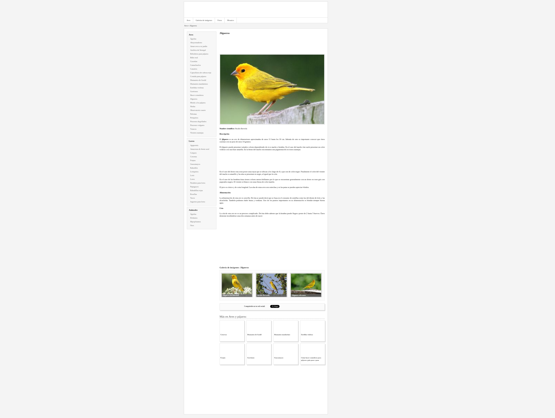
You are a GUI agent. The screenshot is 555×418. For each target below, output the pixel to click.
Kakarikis (194, 168)
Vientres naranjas (197, 133)
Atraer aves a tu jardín (198, 46)
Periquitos (194, 118)
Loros (191, 141)
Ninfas (192, 106)
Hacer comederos (197, 95)
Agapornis (194, 145)
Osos (192, 225)
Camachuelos (195, 65)
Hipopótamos (195, 222)
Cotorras (193, 157)
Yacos (192, 198)
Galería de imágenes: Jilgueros (234, 267)
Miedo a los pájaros (198, 103)
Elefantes (193, 218)
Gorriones (194, 91)
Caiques (193, 153)
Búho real (194, 58)
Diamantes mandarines (199, 84)
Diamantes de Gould (198, 80)
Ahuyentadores (196, 42)
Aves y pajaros (256, 9)
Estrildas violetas (197, 88)
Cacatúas (193, 61)
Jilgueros (193, 26)
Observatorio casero (198, 110)
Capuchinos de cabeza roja (200, 73)
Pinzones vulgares (197, 125)
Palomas (193, 114)
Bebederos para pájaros (199, 54)
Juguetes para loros (197, 202)
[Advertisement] (272, 43)
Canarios (193, 69)
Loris (192, 175)
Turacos (193, 129)
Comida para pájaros (198, 76)
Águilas (193, 39)
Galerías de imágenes (204, 20)
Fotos (220, 20)
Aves (188, 20)
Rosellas (193, 194)
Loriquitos (194, 172)
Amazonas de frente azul (199, 149)
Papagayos (194, 187)
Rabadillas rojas (196, 190)
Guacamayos (195, 164)
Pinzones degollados (198, 121)
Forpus (193, 160)
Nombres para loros (197, 183)
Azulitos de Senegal (198, 50)
